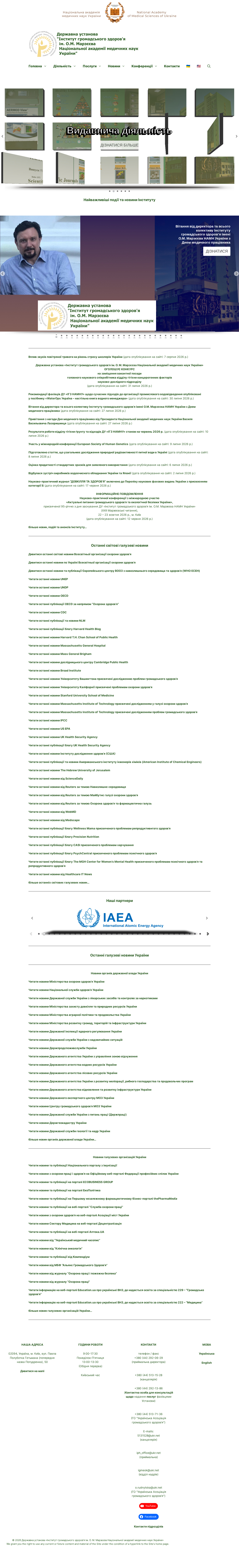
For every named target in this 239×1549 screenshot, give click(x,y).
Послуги (90, 66)
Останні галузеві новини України (119, 955)
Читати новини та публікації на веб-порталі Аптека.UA (66, 1232)
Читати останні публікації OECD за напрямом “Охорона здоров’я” (73, 604)
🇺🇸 (199, 66)
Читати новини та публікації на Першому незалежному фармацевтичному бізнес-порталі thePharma (102, 1198)
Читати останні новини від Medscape (54, 820)
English (207, 1362)
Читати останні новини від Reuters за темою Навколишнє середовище (77, 787)
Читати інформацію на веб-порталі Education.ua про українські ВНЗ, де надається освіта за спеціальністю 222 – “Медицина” (115, 1302)
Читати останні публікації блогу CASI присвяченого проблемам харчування (81, 845)
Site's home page (158, 1543)
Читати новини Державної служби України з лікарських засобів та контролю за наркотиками (93, 998)
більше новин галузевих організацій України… (60, 1310)
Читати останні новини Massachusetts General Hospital (67, 645)
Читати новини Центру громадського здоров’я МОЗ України (69, 1106)
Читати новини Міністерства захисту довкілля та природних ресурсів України (82, 1006)
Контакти (172, 66)
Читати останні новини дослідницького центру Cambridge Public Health (78, 662)
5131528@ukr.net (148, 1435)
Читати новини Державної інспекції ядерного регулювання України (75, 1031)
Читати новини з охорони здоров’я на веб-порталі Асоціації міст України (78, 1215)
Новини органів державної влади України (119, 973)
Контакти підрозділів (148, 1526)
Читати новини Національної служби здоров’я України (65, 990)
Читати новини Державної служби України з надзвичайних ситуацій (75, 1039)
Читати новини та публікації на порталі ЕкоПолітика (64, 1190)
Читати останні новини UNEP (48, 579)
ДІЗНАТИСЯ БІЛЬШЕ (119, 144)
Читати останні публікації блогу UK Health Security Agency (69, 745)
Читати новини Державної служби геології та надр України (69, 1131)
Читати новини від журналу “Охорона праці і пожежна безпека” (72, 1273)
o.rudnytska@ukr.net (148, 1487)
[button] (209, 66)
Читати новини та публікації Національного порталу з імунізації (72, 1165)
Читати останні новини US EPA (49, 728)
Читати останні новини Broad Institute (54, 670)
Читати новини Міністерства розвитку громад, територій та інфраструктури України (87, 1023)
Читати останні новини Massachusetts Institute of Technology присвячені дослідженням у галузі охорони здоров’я (108, 703)
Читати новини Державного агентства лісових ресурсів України (72, 1073)
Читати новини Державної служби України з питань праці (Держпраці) (77, 1114)
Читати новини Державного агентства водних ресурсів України (72, 1064)
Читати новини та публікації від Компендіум (59, 1256)
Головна (35, 66)
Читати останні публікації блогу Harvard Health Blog (64, 629)
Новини (114, 66)
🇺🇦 (188, 66)
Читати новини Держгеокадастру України (57, 1123)
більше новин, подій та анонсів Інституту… (57, 527)
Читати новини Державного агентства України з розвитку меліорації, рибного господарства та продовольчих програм (110, 1081)
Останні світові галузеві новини (119, 545)
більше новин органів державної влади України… (62, 1139)
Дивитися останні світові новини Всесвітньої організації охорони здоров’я (79, 554)
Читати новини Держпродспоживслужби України (62, 1048)
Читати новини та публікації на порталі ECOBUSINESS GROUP (70, 1182)
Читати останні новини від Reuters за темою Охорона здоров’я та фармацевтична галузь (90, 803)
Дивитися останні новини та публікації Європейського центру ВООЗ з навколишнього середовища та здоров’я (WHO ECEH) (114, 570)
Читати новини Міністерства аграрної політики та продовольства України (79, 1014)
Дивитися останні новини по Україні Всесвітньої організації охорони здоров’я (82, 562)
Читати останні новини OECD (48, 595)
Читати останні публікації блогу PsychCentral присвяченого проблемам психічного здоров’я (92, 853)
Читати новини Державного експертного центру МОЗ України (71, 1098)
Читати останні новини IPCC (47, 720)
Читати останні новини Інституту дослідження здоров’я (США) (71, 753)
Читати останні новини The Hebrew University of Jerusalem (69, 770)
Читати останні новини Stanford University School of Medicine (71, 695)
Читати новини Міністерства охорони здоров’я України (66, 981)
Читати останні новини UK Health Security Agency (63, 737)
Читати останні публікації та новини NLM (56, 620)
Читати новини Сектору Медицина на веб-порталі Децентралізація (75, 1223)
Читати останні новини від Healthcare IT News (60, 874)
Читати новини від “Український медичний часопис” (64, 1240)
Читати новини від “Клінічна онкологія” (55, 1248)
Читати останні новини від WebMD (52, 811)
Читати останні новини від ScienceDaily (55, 778)
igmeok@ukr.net (148, 1470)
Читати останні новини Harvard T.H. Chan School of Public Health (73, 637)
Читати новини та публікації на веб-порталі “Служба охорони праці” (75, 1207)
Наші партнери (119, 901)
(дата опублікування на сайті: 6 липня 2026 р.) (110, 465)
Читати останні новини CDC (47, 612)
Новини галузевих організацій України (119, 1157)
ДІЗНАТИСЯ (217, 255)
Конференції (142, 66)
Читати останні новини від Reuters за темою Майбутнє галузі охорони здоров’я (83, 795)
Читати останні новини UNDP (48, 587)
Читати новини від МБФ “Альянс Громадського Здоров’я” (67, 1265)
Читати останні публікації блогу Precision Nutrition (63, 836)
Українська (206, 1353)
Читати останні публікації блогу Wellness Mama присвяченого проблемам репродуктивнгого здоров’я (99, 828)
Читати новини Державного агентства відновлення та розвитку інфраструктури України (89, 1089)
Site (99, 1543)
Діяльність (62, 66)
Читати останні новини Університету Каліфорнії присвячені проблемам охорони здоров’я (90, 687)
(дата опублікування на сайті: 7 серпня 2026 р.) (108, 356)
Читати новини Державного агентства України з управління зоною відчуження (83, 1056)
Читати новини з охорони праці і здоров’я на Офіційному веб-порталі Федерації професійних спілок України (103, 1173)
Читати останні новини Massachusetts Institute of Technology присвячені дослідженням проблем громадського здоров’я (112, 712)
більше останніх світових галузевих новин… (58, 882)
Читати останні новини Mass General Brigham (60, 654)
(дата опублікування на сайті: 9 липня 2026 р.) (110, 444)
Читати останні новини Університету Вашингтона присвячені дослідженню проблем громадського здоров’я (103, 678)
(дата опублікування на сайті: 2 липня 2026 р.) (111, 473)
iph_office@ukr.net (149, 1452)
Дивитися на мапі (32, 1371)
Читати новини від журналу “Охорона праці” (59, 1281)
